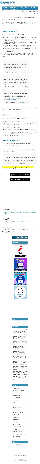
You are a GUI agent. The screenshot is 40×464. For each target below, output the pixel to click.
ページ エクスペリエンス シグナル (10, 17)
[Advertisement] (20, 195)
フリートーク (17, 436)
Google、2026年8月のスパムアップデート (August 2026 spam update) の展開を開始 (20, 363)
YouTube (16, 405)
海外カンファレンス (18, 431)
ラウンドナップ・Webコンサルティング (22, 461)
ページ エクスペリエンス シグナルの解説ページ (26, 150)
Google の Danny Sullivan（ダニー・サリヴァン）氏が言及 (21, 23)
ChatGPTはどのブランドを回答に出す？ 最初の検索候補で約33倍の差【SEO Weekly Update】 (20, 373)
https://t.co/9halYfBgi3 (15, 98)
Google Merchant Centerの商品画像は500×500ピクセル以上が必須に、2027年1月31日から (20, 331)
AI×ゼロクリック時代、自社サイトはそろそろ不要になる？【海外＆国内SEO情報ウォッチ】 (20, 348)
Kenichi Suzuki (20, 460)
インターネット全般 (18, 429)
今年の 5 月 (5, 114)
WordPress (16, 402)
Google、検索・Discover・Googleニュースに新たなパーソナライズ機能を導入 (20, 353)
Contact (20, 455)
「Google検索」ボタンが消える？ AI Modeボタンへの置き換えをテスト (20, 358)
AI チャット (16, 400)
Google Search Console (19, 390)
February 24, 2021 (23, 72)
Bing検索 (16, 422)
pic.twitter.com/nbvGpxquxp (10, 99)
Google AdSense (17, 414)
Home (15, 455)
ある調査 (4, 132)
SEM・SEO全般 (17, 426)
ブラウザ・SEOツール (18, 407)
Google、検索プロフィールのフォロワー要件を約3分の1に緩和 (20, 378)
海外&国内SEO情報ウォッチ (20, 434)
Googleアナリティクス (19, 412)
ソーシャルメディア (18, 424)
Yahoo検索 (16, 419)
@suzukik (24, 460)
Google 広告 (16, 417)
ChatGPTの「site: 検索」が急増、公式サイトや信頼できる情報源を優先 (20, 368)
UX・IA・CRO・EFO (18, 410)
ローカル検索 (17, 397)
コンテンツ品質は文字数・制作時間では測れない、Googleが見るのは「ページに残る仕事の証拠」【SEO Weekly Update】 (20, 337)
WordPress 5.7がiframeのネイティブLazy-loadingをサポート (16, 221)
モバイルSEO (16, 228)
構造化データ (17, 395)
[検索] (25, 322)
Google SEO (16, 388)
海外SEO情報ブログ (7, 228)
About (24, 455)
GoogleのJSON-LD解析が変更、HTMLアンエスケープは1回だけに (20, 343)
